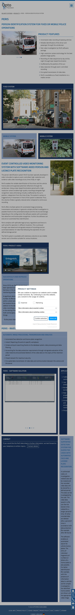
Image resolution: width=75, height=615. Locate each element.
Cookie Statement (52, 324)
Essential (24, 303)
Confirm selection (41, 318)
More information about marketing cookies (31, 312)
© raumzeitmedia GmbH (52, 327)
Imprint (35, 324)
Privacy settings (27, 289)
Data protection (42, 324)
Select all (53, 318)
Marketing (39, 303)
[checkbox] (19, 303)
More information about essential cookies (31, 308)
